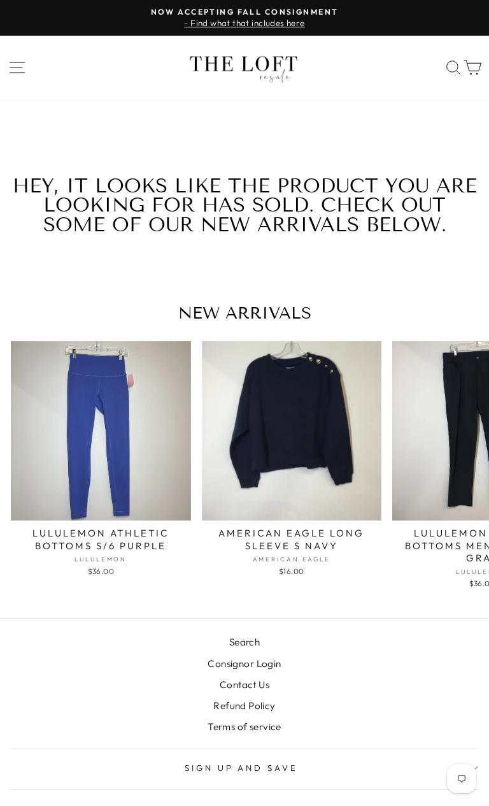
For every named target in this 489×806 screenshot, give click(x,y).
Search (244, 642)
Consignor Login (244, 664)
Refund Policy (244, 706)
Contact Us (244, 685)
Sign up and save (242, 768)
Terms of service (244, 727)
